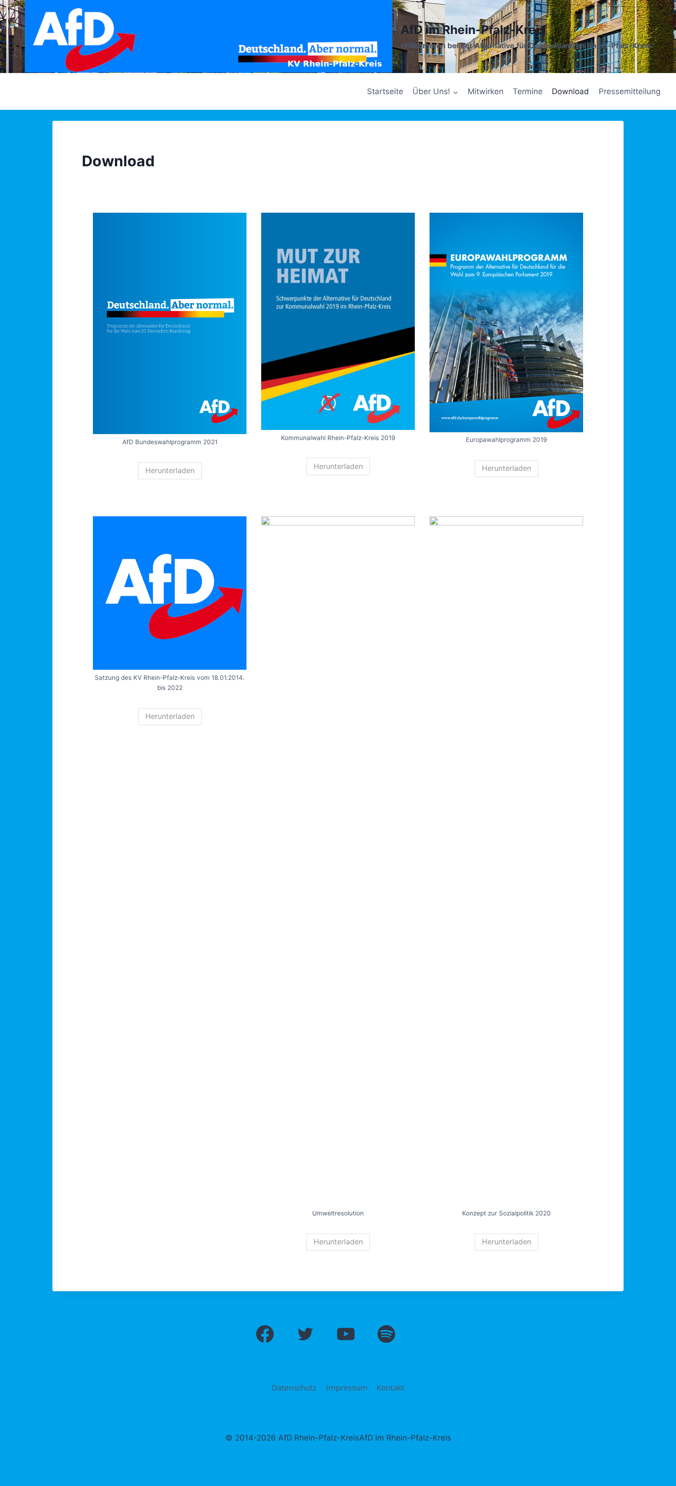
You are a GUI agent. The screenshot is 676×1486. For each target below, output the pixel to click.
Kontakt (390, 1387)
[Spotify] (386, 1334)
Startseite (385, 91)
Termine (528, 91)
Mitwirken (486, 91)
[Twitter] (305, 1334)
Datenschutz (294, 1387)
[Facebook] (265, 1334)
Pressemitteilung (629, 91)
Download (570, 91)
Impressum (346, 1387)
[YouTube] (346, 1334)
